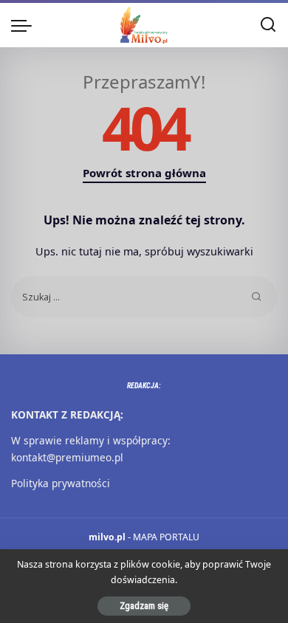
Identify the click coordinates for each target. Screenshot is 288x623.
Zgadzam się (144, 605)
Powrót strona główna (144, 172)
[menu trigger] (25, 25)
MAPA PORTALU (166, 537)
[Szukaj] (268, 25)
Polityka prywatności (60, 483)
